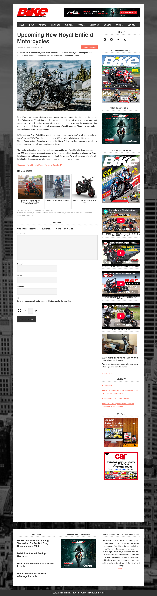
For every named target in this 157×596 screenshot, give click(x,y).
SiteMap (121, 568)
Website (20, 286)
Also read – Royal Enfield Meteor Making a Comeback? (39, 165)
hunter (45, 213)
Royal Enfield (59, 213)
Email (20, 275)
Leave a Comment (89, 47)
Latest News (32, 211)
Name (20, 264)
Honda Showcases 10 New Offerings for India (31, 575)
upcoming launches (25, 215)
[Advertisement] (119, 499)
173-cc (29, 213)
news (51, 213)
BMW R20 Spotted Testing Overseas (116, 398)
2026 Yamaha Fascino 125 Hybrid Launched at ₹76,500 (120, 359)
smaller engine (77, 213)
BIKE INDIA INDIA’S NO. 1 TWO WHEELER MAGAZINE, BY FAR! (84, 593)
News (39, 211)
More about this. (108, 373)
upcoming (88, 213)
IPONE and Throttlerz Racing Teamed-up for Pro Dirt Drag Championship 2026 (33, 543)
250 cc (35, 213)
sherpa (68, 213)
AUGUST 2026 (107, 385)
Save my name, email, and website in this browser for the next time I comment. (48, 301)
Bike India (32, 12)
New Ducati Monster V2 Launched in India (35, 565)
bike (39, 213)
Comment (21, 233)
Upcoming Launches (50, 211)
